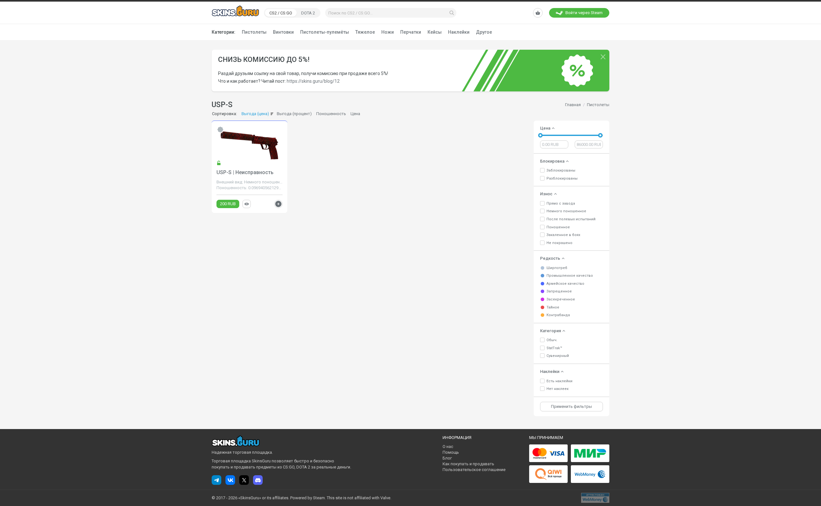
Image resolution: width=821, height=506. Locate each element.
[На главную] (235, 12)
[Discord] (258, 480)
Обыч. (551, 340)
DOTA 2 (308, 13)
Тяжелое (365, 32)
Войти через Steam (584, 12)
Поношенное (558, 227)
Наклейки (459, 32)
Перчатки (410, 32)
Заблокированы (560, 170)
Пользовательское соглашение (474, 470)
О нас (448, 446)
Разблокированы (562, 178)
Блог (447, 458)
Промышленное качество (569, 276)
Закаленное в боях (563, 235)
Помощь (451, 452)
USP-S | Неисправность (245, 172)
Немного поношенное (566, 211)
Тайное (552, 307)
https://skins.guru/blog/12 (313, 81)
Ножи (387, 32)
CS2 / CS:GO (280, 13)
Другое (484, 32)
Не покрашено (559, 243)
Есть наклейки (559, 381)
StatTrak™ (554, 348)
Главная (573, 104)
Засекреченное (560, 299)
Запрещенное (559, 291)
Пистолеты (254, 32)
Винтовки (283, 32)
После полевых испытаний (571, 219)
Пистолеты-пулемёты (324, 32)
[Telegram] (216, 480)
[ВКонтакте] (230, 480)
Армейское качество (565, 284)
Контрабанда (558, 315)
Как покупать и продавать (468, 464)
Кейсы (434, 32)
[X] (244, 480)
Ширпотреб (556, 268)
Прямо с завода (560, 203)
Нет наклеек (557, 389)
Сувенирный (557, 356)
